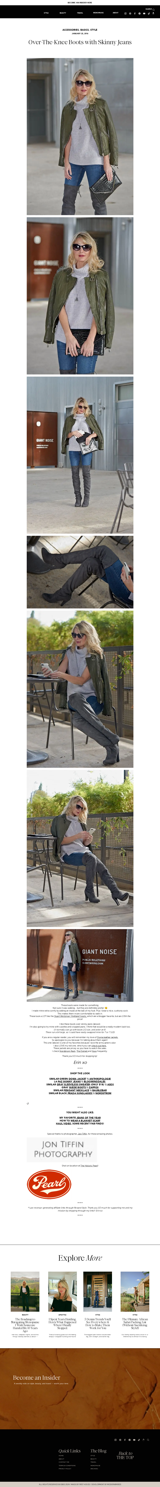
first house (84, 1484)
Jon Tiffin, (82, 1134)
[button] (79, 13)
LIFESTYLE (62, 1315)
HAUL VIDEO (63, 1123)
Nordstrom (103, 1093)
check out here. (99, 1045)
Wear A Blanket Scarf (85, 1121)
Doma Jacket (77, 1079)
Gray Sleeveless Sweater (73, 1085)
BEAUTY (25, 1315)
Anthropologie (100, 1079)
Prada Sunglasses (80, 1093)
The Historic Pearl (89, 1166)
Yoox (94, 1051)
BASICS (84, 30)
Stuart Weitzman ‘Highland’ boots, (70, 1016)
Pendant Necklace (76, 1090)
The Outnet (82, 1051)
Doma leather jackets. (107, 1037)
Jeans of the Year (88, 1118)
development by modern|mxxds (106, 1484)
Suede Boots (77, 1088)
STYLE (93, 30)
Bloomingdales (95, 1082)
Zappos (94, 1088)
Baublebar (99, 1090)
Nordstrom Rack (67, 1051)
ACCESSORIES (70, 30)
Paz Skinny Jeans (69, 1082)
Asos (110, 1085)
